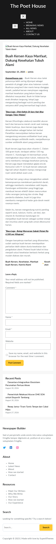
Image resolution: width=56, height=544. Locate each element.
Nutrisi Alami (25, 265)
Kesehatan (24, 262)
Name (9, 317)
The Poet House (28, 6)
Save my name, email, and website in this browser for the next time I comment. (28, 354)
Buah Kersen (11, 262)
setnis (30, 72)
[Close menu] (23, 16)
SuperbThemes (47, 538)
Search (46, 527)
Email (8, 329)
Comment (10, 288)
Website (9, 341)
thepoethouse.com (14, 78)
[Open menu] (15, 26)
